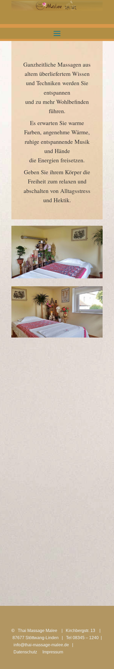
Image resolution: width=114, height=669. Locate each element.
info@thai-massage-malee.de (41, 645)
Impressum (52, 652)
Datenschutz (25, 652)
